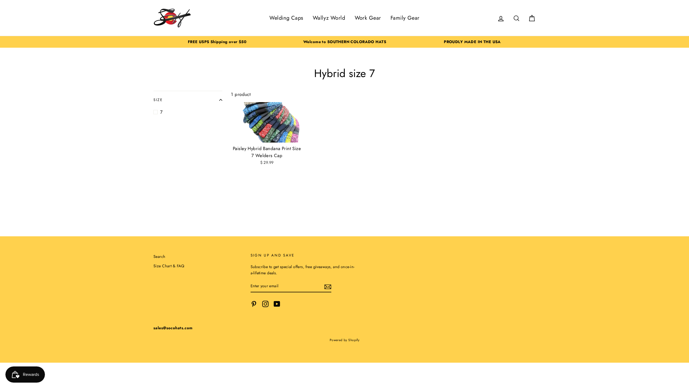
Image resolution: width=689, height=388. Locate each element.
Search (159, 256)
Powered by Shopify (345, 340)
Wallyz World (329, 18)
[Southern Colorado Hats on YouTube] (277, 303)
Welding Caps (286, 18)
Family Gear (405, 18)
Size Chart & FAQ (168, 266)
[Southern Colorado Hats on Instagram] (265, 303)
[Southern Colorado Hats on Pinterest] (254, 303)
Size (158, 99)
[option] (217, 42)
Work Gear (368, 18)
